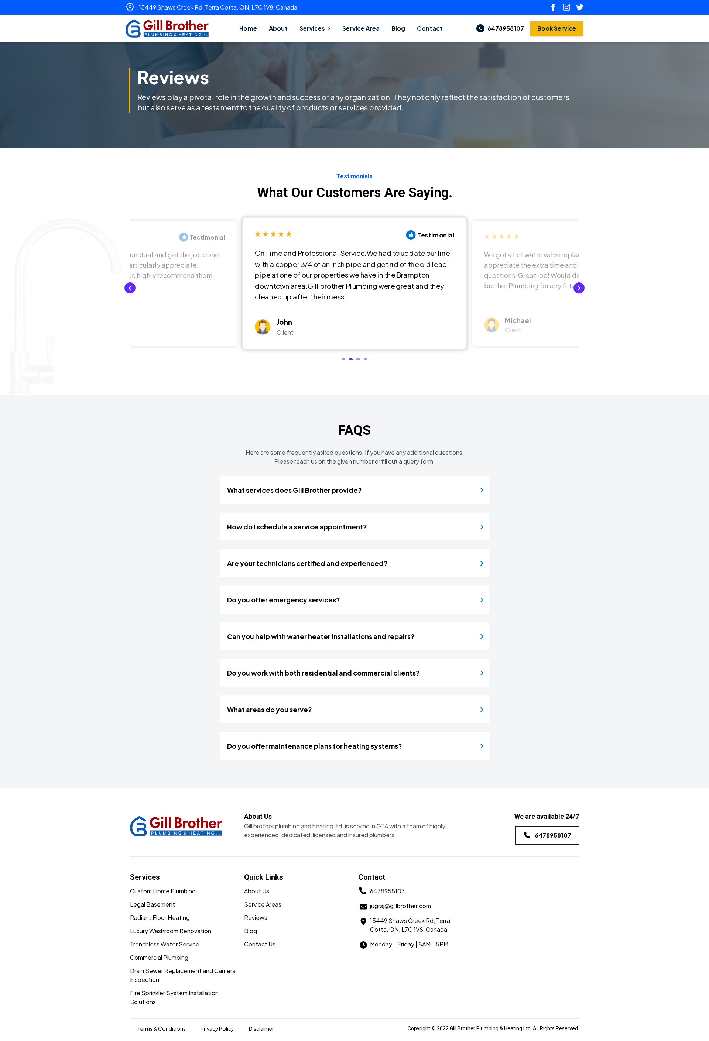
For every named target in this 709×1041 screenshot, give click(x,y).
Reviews (255, 917)
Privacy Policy (217, 1028)
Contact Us (259, 944)
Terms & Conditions (161, 1028)
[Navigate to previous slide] (130, 287)
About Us (256, 891)
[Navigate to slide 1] (343, 359)
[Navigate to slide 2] (351, 359)
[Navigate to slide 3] (358, 359)
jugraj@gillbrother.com (400, 906)
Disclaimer (261, 1028)
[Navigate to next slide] (579, 287)
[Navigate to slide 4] (365, 359)
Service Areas (262, 904)
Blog (250, 931)
